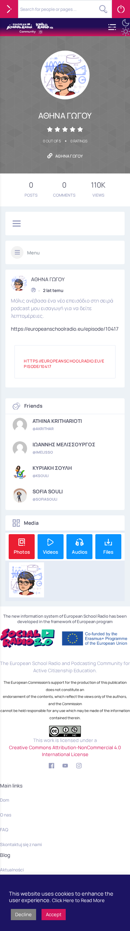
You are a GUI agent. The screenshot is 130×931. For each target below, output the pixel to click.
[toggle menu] (17, 224)
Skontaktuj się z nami (21, 844)
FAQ (4, 830)
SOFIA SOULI (47, 491)
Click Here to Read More (78, 900)
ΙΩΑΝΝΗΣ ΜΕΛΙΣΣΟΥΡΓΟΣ (63, 444)
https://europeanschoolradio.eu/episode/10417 (64, 328)
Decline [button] (23, 914)
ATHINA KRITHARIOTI (57, 421)
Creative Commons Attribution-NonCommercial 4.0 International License (65, 751)
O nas (5, 815)
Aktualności (12, 870)
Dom (4, 800)
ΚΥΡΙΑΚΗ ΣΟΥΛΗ (52, 468)
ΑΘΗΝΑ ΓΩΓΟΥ (48, 279)
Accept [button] (53, 914)
